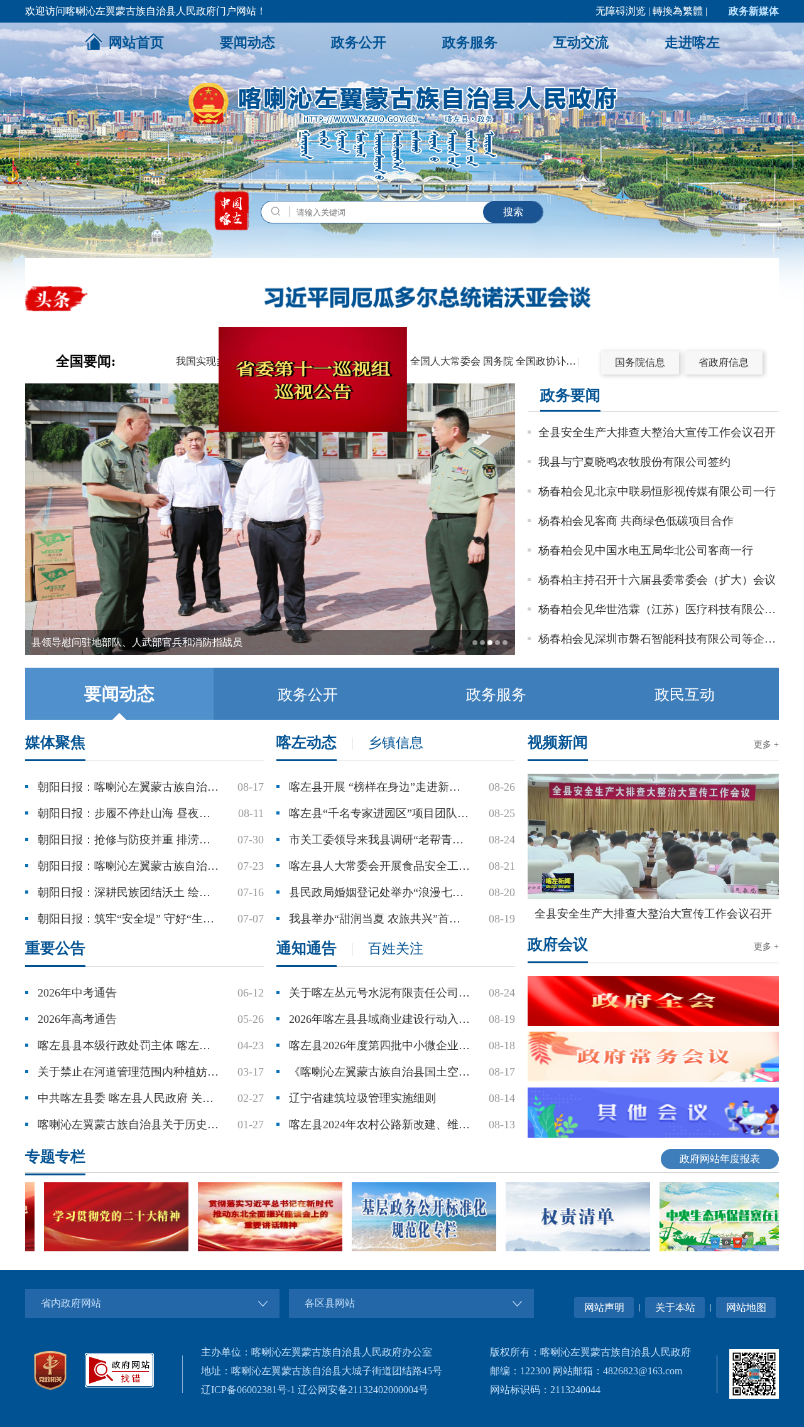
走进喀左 (692, 42)
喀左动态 (306, 742)
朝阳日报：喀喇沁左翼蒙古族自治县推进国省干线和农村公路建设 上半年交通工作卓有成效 (128, 787)
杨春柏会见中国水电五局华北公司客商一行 (645, 550)
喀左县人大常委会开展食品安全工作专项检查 (379, 866)
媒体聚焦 (55, 742)
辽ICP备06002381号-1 (248, 1389)
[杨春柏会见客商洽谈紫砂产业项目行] (270, 652)
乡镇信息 (395, 743)
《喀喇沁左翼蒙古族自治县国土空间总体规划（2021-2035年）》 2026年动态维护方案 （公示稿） (379, 1072)
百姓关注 (395, 948)
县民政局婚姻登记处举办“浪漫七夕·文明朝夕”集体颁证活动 (379, 892)
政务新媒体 (754, 11)
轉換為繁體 (678, 11)
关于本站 (675, 1307)
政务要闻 (570, 395)
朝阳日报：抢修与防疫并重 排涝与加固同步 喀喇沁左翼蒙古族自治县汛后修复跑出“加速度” (128, 839)
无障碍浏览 (620, 11)
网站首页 (136, 42)
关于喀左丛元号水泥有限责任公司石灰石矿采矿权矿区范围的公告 (379, 992)
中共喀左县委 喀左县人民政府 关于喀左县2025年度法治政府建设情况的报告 (128, 1098)
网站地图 (746, 1307)
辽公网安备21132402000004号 (363, 1389)
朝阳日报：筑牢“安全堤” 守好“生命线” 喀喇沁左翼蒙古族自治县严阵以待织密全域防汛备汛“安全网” (128, 918)
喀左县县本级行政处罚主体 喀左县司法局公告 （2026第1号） (128, 1045)
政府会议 (558, 944)
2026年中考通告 (77, 992)
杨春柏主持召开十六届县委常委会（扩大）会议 (657, 580)
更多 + (766, 744)
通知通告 (306, 948)
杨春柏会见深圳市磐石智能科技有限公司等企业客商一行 (658, 639)
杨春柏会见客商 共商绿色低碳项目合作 (636, 521)
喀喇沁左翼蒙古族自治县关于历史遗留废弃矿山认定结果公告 (128, 1124)
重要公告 (55, 948)
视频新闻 (558, 742)
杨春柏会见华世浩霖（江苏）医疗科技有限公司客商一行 (658, 609)
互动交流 (581, 42)
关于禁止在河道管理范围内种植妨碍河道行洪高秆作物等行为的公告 (128, 1072)
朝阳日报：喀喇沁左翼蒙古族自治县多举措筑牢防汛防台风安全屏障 (128, 866)
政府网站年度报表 (720, 1158)
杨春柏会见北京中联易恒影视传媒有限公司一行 (657, 491)
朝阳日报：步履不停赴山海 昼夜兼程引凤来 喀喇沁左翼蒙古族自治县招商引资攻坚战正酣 (128, 813)
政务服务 (469, 42)
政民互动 (685, 695)
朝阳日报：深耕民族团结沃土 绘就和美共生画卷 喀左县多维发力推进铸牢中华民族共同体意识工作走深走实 (128, 892)
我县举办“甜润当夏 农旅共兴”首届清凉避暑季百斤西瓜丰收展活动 (379, 918)
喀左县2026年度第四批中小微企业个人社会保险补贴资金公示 (379, 1045)
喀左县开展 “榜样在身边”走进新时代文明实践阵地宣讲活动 (379, 787)
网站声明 (604, 1307)
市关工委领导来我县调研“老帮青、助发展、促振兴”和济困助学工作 (379, 839)
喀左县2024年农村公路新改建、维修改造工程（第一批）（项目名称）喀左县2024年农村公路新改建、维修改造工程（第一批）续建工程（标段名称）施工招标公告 (379, 1124)
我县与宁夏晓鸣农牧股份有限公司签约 (634, 462)
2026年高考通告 (77, 1019)
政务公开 (358, 42)
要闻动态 (247, 42)
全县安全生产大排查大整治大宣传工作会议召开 (657, 432)
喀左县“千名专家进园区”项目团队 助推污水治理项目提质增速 (379, 813)
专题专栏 (55, 1156)
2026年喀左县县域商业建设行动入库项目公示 (379, 1019)
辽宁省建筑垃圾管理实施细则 (362, 1098)
